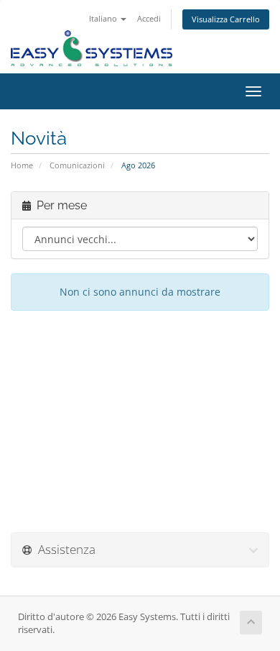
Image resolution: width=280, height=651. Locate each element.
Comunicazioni (77, 165)
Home (22, 165)
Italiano (104, 18)
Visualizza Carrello (226, 19)
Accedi (149, 18)
